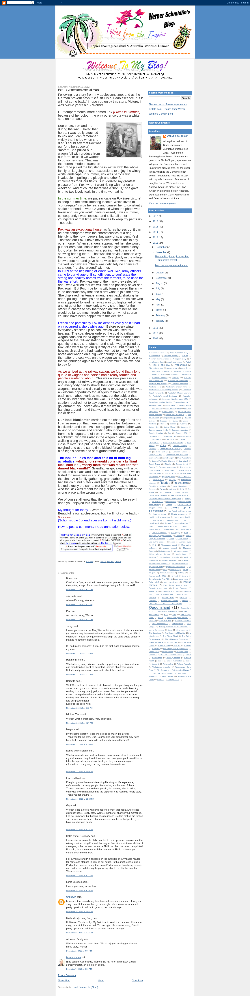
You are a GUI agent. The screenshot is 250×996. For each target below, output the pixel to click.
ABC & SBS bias (161, 365)
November (161, 252)
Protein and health (169, 601)
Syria (170, 630)
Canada (184, 427)
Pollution (152, 597)
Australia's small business (165, 396)
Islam (151, 526)
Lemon (172, 542)
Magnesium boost (169, 545)
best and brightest (173, 408)
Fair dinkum (170, 473)
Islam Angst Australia (167, 526)
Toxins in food (164, 645)
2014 (156, 232)
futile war (172, 489)
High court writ (172, 520)
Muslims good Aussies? (159, 563)
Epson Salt (169, 470)
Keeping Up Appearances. (160, 536)
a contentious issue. (157, 353)
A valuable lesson (174, 362)
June (159, 294)
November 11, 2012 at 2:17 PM (79, 674)
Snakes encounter (183, 621)
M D (154, 545)
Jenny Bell (168, 529)
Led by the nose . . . (157, 542)
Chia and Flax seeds (173, 442)
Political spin (182, 594)
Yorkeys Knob (173, 679)
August (160, 283)
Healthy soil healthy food (159, 517)
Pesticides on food (158, 588)
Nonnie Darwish (167, 573)
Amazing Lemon (159, 374)
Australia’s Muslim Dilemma (179, 393)
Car (169, 433)
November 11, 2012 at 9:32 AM (79, 590)
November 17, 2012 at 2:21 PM (79, 875)
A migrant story (179, 359)
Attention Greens (159, 377)
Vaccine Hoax (182, 652)
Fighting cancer (168, 476)
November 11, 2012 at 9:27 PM (79, 723)
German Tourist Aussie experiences (168, 104)
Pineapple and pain (170, 591)
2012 (156, 242)
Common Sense (180, 452)
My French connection (175, 567)
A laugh (185, 356)
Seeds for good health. (177, 618)
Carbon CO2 (181, 433)
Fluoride (164, 482)
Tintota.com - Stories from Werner (167, 109)
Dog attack (183, 461)
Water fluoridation (174, 661)
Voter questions (173, 658)
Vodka (188, 655)
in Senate (167, 523)
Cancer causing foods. (158, 430)
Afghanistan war (156, 368)
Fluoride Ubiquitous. (179, 486)
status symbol (177, 624)
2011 (156, 328)
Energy (152, 467)
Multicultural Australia (170, 557)
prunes (185, 601)
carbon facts (154, 436)
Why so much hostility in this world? (170, 673)
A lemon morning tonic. (159, 359)
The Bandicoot (155, 633)
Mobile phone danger (159, 554)
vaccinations (167, 652)
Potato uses (168, 597)
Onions (185, 576)
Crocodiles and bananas (177, 455)
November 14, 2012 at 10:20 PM (80, 799)
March (159, 310)
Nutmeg (181, 573)
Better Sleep (167, 412)
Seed (160, 618)
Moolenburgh (181, 554)
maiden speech (170, 548)
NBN (165, 570)
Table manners (182, 630)
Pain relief (154, 582)
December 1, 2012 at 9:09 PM (79, 951)
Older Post (137, 980)
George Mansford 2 (179, 495)
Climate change (180, 446)
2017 (156, 216)
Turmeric (187, 645)
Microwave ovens (181, 551)
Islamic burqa (154, 529)
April (158, 304)
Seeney (152, 621)
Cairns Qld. (154, 427)
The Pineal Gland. (170, 636)
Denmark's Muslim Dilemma (163, 461)
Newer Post (64, 980)
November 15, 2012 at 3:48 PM (79, 830)
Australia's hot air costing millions (163, 390)
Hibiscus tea (157, 520)
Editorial (168, 464)
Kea (186, 532)
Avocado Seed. (156, 405)
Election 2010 (182, 464)
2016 (156, 221)
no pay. (152, 573)
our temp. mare (114, 561)
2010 (156, 333)
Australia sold (155, 387)
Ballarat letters (185, 405)
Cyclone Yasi (154, 458)
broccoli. (163, 421)
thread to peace (156, 642)
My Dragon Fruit (156, 567)
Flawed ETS (158, 480)
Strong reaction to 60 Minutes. (173, 627)
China (163, 445)
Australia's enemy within (177, 387)
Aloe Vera (156, 371)
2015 (156, 226)
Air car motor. (172, 368)
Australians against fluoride (160, 402)
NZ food (174, 576)
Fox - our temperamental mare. (79, 89)
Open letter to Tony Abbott (160, 579)
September (162, 278)
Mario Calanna (164, 551)
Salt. (174, 614)
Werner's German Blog (161, 113)
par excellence (171, 582)
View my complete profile (162, 203)
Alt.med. (167, 371)
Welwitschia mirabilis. (161, 667)
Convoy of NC (155, 455)
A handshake (154, 356)
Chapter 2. (170, 439)
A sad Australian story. (179, 353)
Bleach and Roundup (174, 415)
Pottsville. (153, 601)
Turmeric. (156, 649)
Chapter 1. (156, 439)
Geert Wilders (182, 492)
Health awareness (179, 514)
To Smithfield (172, 642)
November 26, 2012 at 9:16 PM (79, 933)
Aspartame (186, 374)
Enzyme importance (167, 467)
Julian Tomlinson (159, 532)
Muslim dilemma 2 (170, 560)
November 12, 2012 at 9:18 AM (79, 744)
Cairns (183, 423)
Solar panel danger (160, 624)
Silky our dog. (165, 621)
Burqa (163, 424)
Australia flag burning (158, 384)
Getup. (188, 498)
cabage (173, 424)
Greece (169, 505)
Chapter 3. (183, 439)
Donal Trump (154, 464)
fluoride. (152, 489)
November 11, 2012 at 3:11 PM (79, 708)
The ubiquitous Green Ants (176, 639)
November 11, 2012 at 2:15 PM (79, 653)
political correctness (164, 594)
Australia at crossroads (178, 381)
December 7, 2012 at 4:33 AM (79, 969)
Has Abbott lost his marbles (179, 511)
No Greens (175, 570)
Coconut (152, 449)
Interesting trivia (181, 523)
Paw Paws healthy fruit (175, 585)
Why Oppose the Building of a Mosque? (174, 670)
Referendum (154, 614)
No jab (185, 570)
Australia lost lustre (179, 384)
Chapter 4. (154, 442)
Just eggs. (175, 532)
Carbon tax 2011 (170, 436)
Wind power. (167, 676)
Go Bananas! (157, 502)
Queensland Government (167, 611)
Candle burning (156, 433)
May (158, 299)
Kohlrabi (179, 536)
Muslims (185, 560)
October (160, 272)
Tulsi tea (176, 645)
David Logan (168, 458)
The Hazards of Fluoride (175, 633)
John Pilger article (183, 529)
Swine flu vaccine (156, 630)
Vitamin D (153, 655)
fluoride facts (181, 483)
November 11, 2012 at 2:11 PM (79, 605)
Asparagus (173, 374)
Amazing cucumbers (182, 371)
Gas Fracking (165, 492)
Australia (175, 377)
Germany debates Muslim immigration (165, 498)
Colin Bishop (162, 452)
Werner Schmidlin (178, 136)
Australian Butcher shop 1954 (175, 399)
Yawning (160, 679)
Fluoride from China (157, 486)
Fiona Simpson (184, 476)
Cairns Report (170, 427)
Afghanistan (181, 365)
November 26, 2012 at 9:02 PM (79, 912)
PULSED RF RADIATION (165, 604)
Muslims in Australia (180, 563)
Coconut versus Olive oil (170, 449)
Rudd (166, 614)
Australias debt (182, 402)
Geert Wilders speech (158, 495)
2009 (156, 338)
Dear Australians (184, 458)
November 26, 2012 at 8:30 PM (79, 890)
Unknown (71, 897)
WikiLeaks (153, 676)
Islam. (184, 526)
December (161, 247)
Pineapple (153, 591)
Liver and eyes (185, 542)
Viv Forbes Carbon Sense (171, 655)
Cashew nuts (185, 436)
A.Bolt (188, 362)
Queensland (159, 607)
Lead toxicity (183, 539)
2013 (156, 237)
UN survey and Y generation (175, 649)
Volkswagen (157, 658)
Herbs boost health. (182, 517)
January (160, 320)
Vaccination (154, 652)
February (161, 315)
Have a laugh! (159, 514)
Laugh (171, 539)
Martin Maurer (73, 957)
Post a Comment (67, 975)
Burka (175, 421)
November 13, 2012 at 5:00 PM (79, 772)
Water (160, 661)
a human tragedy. (171, 356)
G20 (182, 489)
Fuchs (103, 561)
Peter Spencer (180, 588)
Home (101, 980)
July (158, 288)
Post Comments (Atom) (85, 987)
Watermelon (168, 664)
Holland (185, 520)
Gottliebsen (171, 502)
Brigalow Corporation (172, 418)
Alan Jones (186, 368)
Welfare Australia (184, 664)
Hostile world (154, 523)
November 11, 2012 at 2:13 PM (79, 620)
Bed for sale (157, 408)
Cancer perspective (180, 430)
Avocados (170, 405)
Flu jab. (172, 480)
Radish (185, 611)
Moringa (152, 557)
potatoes (183, 597)
